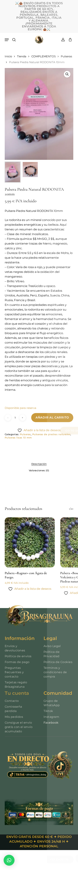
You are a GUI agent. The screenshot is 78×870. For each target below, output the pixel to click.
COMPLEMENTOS (43, 56)
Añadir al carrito (52, 417)
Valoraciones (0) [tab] (39, 470)
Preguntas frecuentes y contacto (14, 672)
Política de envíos (18, 656)
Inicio (8, 56)
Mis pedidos (14, 717)
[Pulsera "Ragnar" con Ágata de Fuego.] (30, 542)
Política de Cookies (58, 662)
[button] (7, 40)
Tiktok (48, 711)
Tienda (21, 56)
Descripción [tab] (39, 463)
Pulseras (66, 56)
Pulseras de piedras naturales (51, 434)
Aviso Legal (52, 646)
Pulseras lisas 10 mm (18, 437)
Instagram (51, 717)
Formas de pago (17, 662)
